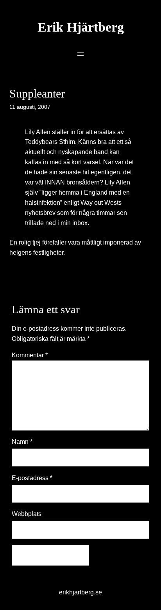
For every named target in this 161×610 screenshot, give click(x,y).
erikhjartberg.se (80, 592)
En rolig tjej (25, 242)
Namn (22, 441)
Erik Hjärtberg (81, 27)
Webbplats (26, 513)
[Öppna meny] (80, 54)
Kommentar (30, 354)
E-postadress (32, 477)
